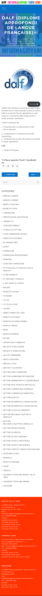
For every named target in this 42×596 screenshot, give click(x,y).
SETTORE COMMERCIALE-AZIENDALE (18, 389)
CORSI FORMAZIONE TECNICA (15, 234)
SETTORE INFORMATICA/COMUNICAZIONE (20, 406)
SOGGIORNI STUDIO (11, 453)
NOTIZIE (6, 338)
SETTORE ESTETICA (11, 397)
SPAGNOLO (7, 458)
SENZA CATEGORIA (11, 359)
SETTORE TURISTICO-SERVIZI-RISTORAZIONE (21, 449)
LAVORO (6, 309)
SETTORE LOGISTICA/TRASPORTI (16, 410)
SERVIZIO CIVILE (9, 364)
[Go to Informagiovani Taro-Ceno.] (8, 39)
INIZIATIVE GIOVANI (11, 292)
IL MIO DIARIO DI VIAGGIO (13, 283)
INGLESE (6, 287)
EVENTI (6, 247)
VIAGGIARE (7, 486)
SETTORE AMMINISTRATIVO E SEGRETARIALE (21, 380)
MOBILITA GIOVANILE (11, 317)
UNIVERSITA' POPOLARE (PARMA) (16, 481)
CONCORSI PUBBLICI (11, 225)
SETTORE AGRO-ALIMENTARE (15, 372)
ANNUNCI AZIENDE (10, 200)
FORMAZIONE (8, 251)
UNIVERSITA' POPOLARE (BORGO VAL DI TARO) (19, 476)
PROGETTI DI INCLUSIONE (13, 347)
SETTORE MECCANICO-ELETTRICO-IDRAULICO (17, 416)
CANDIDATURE (9, 213)
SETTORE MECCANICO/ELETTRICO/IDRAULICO (18, 422)
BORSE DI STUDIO (10, 209)
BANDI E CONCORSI (11, 204)
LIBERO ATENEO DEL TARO (14, 313)
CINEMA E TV (8, 221)
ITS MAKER (7, 296)
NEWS (5, 330)
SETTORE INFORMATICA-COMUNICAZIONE (20, 402)
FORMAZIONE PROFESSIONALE (15, 255)
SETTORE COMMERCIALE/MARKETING (18, 393)
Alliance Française (11, 150)
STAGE (6, 466)
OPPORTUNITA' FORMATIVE (14, 342)
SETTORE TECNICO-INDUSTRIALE (16, 441)
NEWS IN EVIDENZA (11, 334)
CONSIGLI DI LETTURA (12, 230)
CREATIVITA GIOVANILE (12, 238)
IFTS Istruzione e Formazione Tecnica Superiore (18, 269)
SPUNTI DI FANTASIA (11, 462)
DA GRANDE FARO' (10, 242)
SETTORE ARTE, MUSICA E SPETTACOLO (19, 385)
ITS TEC (6, 300)
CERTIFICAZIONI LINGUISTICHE (15, 217)
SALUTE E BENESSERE (12, 355)
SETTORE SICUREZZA (11, 432)
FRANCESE (7, 259)
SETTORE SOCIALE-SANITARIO (15, 437)
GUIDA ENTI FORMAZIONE (13, 264)
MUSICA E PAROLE (10, 325)
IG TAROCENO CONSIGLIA (13, 279)
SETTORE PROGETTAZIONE (14, 428)
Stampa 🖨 (33, 104)
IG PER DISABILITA (10, 275)
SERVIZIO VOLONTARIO (12, 368)
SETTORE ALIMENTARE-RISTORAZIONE (18, 376)
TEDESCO (7, 470)
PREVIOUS (10, 174)
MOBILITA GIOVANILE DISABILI (15, 321)
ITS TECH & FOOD (10, 304)
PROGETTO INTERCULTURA (14, 351)
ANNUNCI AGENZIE (10, 196)
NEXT (33, 174)
